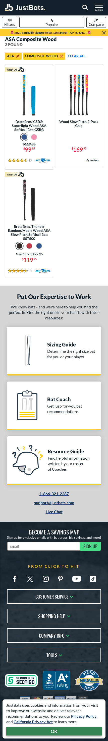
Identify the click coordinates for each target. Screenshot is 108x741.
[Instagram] (46, 579)
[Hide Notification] (104, 32)
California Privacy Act (33, 721)
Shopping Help (51, 616)
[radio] (24, 137)
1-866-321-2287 (54, 493)
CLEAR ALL (76, 56)
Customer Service (51, 596)
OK (54, 731)
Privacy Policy (84, 716)
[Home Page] (25, 7)
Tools (51, 655)
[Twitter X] (30, 579)
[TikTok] (93, 579)
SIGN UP (90, 546)
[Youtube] (76, 579)
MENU (100, 9)
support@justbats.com (54, 502)
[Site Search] (84, 8)
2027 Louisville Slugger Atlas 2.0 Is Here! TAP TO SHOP (50, 33)
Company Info (52, 635)
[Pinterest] (60, 579)
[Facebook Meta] (15, 579)
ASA (10, 56)
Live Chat (54, 511)
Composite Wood (41, 56)
